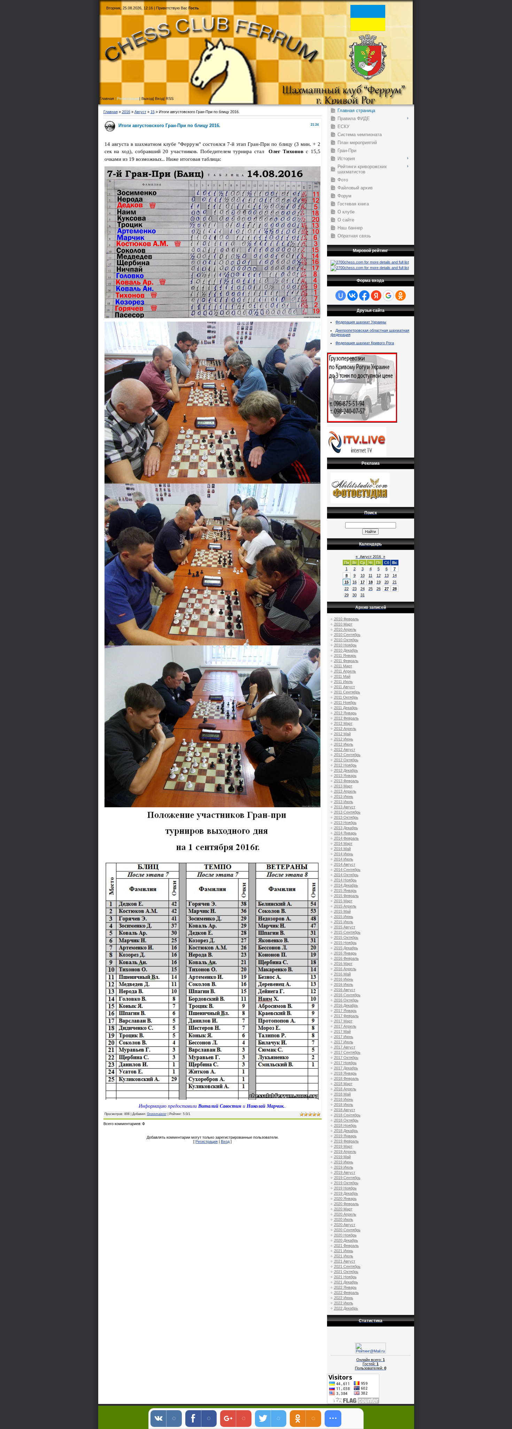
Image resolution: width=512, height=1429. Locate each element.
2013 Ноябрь (345, 823)
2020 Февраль (346, 1204)
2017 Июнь (343, 1037)
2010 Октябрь (346, 640)
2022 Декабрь (346, 1308)
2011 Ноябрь (345, 702)
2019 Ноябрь (345, 1188)
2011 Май (342, 676)
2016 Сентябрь (347, 995)
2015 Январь (345, 890)
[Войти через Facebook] (364, 295)
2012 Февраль (346, 718)
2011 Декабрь (346, 708)
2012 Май (342, 734)
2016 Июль (343, 984)
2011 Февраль (346, 661)
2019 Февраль (346, 1141)
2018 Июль (343, 1104)
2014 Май (342, 849)
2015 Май (342, 911)
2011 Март (343, 666)
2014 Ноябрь (345, 880)
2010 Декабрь (346, 650)
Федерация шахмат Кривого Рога (364, 343)
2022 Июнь (343, 1298)
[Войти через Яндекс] (376, 295)
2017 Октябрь (346, 1057)
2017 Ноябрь (345, 1063)
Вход (225, 1141)
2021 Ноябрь (345, 1277)
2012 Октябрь (346, 760)
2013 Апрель (345, 791)
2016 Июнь (343, 979)
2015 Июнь (343, 916)
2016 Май (342, 974)
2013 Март (343, 786)
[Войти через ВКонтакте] (352, 295)
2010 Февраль (346, 619)
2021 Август (344, 1261)
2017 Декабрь (346, 1068)
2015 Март (343, 901)
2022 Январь (345, 1287)
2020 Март (343, 1209)
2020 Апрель (345, 1214)
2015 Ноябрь (345, 943)
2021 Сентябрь (347, 1266)
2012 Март (343, 723)
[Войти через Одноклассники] (400, 295)
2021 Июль (343, 1256)
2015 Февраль (346, 896)
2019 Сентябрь (347, 1178)
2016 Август (344, 990)
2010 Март (343, 624)
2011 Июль (343, 682)
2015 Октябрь (346, 937)
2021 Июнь (343, 1251)
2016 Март (343, 963)
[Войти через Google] (388, 295)
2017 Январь (345, 1010)
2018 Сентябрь (347, 1115)
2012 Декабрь (346, 770)
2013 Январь (345, 776)
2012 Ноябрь (345, 765)
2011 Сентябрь (347, 692)
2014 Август (344, 864)
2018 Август (344, 1110)
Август (140, 112)
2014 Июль (343, 859)
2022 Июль (343, 1303)
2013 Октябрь (346, 817)
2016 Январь (345, 953)
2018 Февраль (346, 1078)
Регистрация (128, 98)
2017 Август (344, 1047)
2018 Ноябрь (345, 1125)
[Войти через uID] (340, 295)
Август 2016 (370, 557)
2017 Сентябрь (347, 1052)
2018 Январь (345, 1073)
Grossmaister (156, 1114)
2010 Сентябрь (347, 635)
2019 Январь (345, 1136)
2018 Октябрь (346, 1120)
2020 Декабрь (346, 1240)
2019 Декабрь (346, 1193)
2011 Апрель (345, 671)
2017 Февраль (346, 1016)
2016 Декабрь (346, 1005)
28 (395, 589)
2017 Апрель (345, 1026)
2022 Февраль (346, 1292)
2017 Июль (343, 1042)
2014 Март (343, 843)
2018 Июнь (343, 1099)
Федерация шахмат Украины (360, 322)
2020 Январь (345, 1198)
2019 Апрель (345, 1151)
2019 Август (344, 1172)
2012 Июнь (343, 739)
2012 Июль (343, 744)
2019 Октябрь (346, 1183)
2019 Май (342, 1157)
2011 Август (344, 687)
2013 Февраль (346, 781)
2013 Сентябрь (347, 812)
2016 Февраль (346, 958)
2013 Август (344, 807)
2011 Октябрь (346, 697)
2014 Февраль (346, 838)
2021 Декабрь (346, 1282)
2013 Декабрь (346, 828)
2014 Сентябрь (347, 869)
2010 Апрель (345, 629)
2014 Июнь (343, 854)
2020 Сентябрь (347, 1230)
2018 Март (343, 1084)
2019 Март (343, 1146)
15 (152, 112)
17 (362, 582)
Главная (110, 112)
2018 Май (342, 1094)
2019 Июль (343, 1167)
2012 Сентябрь (347, 755)
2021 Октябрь (346, 1272)
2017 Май (342, 1031)
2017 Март (343, 1021)
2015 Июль (343, 922)
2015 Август (344, 927)
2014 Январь (345, 833)
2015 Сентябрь (347, 932)
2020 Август (344, 1225)
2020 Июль (343, 1219)
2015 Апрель (345, 906)
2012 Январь (345, 713)
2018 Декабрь (346, 1131)
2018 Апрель (345, 1089)
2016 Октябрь (346, 1000)
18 (371, 582)
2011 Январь (345, 655)
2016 (126, 112)
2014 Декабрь (346, 885)
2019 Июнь (343, 1162)
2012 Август (344, 749)
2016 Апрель (345, 969)
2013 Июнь (343, 796)
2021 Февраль (346, 1245)
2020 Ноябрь (345, 1235)
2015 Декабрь (346, 948)
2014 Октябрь (346, 875)
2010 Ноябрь (345, 645)
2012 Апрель (345, 729)
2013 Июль (343, 802)
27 (387, 589)
